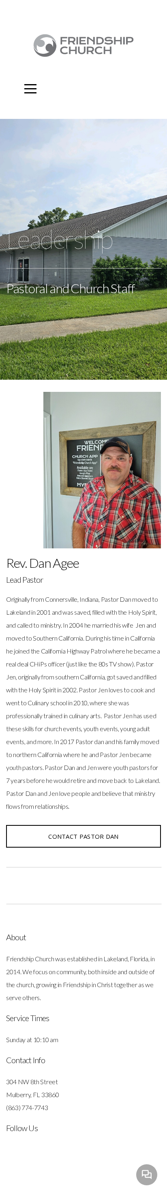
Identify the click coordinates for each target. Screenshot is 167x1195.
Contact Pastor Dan (83, 836)
